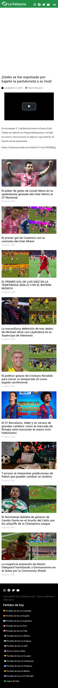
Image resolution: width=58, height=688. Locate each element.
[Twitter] (43, 4)
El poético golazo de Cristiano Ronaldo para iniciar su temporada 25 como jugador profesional (27, 379)
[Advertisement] (29, 40)
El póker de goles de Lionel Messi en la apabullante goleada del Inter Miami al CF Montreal (27, 194)
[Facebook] (39, 4)
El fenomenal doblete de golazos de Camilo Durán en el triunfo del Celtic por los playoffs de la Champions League (28, 520)
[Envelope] (48, 4)
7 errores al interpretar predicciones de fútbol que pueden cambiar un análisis (27, 475)
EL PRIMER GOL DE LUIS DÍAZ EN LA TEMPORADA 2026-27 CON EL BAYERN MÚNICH (26, 285)
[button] (54, 4)
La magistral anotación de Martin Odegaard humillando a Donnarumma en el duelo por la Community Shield (29, 567)
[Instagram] (34, 4)
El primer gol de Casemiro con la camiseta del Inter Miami (23, 239)
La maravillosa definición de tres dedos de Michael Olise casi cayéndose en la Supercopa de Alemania (27, 332)
